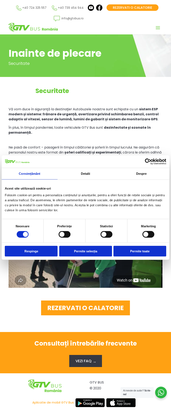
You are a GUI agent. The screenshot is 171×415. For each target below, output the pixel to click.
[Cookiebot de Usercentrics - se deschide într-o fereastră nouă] (148, 161)
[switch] (64, 234)
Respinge (31, 251)
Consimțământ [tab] (29, 173)
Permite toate (140, 251)
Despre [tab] (141, 173)
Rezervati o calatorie (132, 7)
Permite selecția (85, 251)
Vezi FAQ (83, 360)
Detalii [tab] (85, 173)
